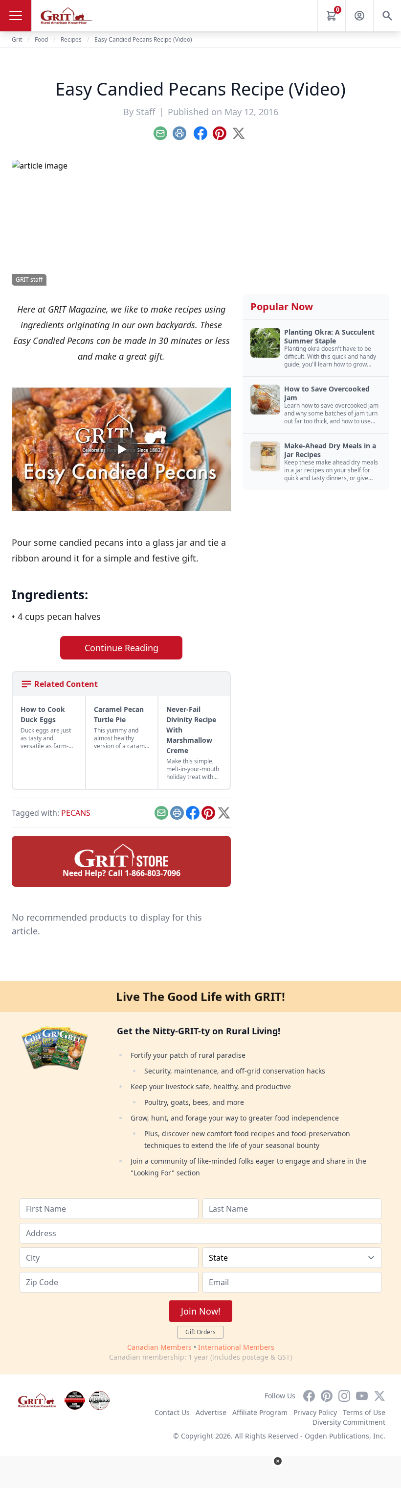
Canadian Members (159, 1347)
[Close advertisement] (278, 1461)
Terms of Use (364, 1412)
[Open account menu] (359, 16)
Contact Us (172, 1412)
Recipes (71, 39)
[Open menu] (15, 15)
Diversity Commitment (348, 1422)
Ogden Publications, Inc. (345, 1435)
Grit (17, 39)
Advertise (211, 1412)
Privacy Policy (315, 1412)
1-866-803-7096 (152, 873)
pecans (75, 812)
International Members (236, 1347)
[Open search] (387, 15)
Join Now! (201, 1311)
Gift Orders (200, 1332)
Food (41, 39)
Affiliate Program (260, 1412)
